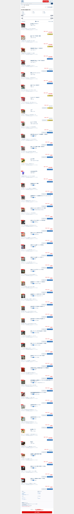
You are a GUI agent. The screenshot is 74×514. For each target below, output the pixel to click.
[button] (33, 7)
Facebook (39, 498)
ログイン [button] (51, 1)
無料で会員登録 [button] (45, 1)
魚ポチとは (39, 492)
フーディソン (23, 497)
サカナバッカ (23, 498)
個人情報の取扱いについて (25, 494)
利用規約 (23, 493)
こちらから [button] (30, 29)
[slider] (22, 16)
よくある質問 (23, 492)
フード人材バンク (24, 499)
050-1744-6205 (24, 505)
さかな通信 (39, 493)
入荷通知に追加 (50, 34)
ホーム (22, 5)
